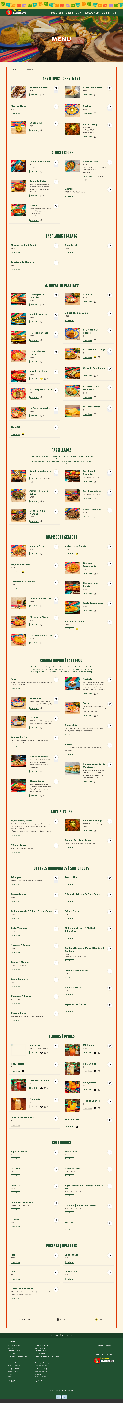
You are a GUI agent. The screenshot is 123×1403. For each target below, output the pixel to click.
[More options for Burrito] (109, 745)
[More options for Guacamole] (56, 123)
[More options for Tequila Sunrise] (109, 1101)
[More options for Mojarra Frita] (56, 547)
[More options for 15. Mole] (56, 427)
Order (69, 13)
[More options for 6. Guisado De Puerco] (109, 330)
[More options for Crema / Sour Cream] (109, 971)
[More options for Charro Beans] (56, 895)
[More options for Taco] (56, 679)
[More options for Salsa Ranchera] (56, 979)
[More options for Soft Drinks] (109, 1152)
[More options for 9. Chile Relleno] (56, 372)
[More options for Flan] (56, 1255)
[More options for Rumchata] (56, 1100)
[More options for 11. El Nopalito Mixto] (56, 390)
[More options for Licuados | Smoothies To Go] (109, 1206)
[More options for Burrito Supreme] (56, 757)
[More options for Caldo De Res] (109, 162)
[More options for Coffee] (56, 1220)
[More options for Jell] (56, 1272)
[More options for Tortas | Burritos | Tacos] (109, 840)
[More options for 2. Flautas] (109, 295)
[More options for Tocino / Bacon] (109, 988)
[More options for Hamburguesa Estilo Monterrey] (109, 764)
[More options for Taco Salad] (109, 245)
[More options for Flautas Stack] (56, 106)
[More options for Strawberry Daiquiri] (56, 1081)
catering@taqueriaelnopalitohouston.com (20, 1358)
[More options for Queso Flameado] (56, 88)
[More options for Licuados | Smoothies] (56, 1203)
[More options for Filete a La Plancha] (56, 618)
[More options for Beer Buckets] (109, 1120)
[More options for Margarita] (56, 1046)
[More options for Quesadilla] (56, 699)
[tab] (14, 69)
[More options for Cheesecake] (109, 1255)
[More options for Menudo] (109, 189)
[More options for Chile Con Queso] (109, 88)
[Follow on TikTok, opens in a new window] (13, 1381)
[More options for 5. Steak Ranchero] (56, 333)
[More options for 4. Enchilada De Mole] (109, 313)
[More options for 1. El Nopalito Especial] (56, 295)
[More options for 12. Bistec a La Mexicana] (109, 387)
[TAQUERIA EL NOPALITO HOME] (16, 12)
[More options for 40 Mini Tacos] (56, 845)
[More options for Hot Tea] (109, 1223)
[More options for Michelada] (109, 1046)
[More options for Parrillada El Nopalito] (109, 472)
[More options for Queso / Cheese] (56, 963)
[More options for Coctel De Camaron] (56, 599)
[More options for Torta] (109, 704)
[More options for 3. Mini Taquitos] (56, 315)
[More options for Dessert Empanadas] (56, 1289)
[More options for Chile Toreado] (56, 929)
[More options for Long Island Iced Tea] (56, 1118)
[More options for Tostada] (109, 679)
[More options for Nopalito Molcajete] (56, 472)
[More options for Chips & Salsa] (56, 1013)
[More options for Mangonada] (109, 1083)
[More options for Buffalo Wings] (109, 125)
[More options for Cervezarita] (56, 1064)
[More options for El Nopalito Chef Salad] (56, 245)
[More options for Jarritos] (56, 1169)
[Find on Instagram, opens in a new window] (9, 1381)
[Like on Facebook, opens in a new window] (11, 1381)
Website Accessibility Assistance (61, 1390)
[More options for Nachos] (109, 106)
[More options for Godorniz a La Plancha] (56, 511)
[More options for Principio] (56, 878)
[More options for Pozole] (56, 206)
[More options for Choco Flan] (109, 1272)
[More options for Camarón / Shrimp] (56, 996)
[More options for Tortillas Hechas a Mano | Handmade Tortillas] (109, 949)
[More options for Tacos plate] (109, 726)
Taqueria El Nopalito (104, 1360)
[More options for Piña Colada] (109, 1064)
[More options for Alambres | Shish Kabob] (56, 491)
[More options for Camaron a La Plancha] (56, 582)
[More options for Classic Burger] (56, 781)
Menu (79, 13)
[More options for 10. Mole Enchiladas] (109, 369)
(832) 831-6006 (40, 1353)
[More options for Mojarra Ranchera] (56, 565)
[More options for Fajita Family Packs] (56, 821)
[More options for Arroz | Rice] (109, 878)
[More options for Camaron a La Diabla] (109, 583)
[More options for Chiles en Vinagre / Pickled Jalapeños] (109, 929)
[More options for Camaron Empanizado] (109, 564)
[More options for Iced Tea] (56, 1186)
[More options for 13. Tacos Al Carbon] (56, 409)
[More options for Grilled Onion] (109, 912)
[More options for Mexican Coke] (109, 1169)
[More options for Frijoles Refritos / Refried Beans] (109, 895)
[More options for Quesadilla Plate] (56, 738)
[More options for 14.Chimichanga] (109, 407)
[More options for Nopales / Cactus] (56, 946)
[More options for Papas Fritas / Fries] (109, 1005)
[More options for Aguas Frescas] (56, 1152)
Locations (57, 13)
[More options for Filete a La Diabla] (109, 622)
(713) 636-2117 (12, 1353)
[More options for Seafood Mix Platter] (56, 636)
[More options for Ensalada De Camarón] (56, 262)
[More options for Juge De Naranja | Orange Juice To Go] (109, 1186)
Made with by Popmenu (36, 1335)
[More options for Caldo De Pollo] (56, 182)
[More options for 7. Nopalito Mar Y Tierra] (56, 352)
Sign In (106, 13)
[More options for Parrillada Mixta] (109, 491)
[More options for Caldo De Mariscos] (56, 162)
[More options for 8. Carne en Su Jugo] (109, 350)
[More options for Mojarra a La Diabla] (109, 547)
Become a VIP (92, 13)
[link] (34, 94)
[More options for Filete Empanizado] (109, 603)
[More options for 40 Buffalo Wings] (109, 821)
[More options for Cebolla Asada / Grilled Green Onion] (56, 912)
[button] (116, 13)
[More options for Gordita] (56, 718)
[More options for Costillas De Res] (109, 510)
